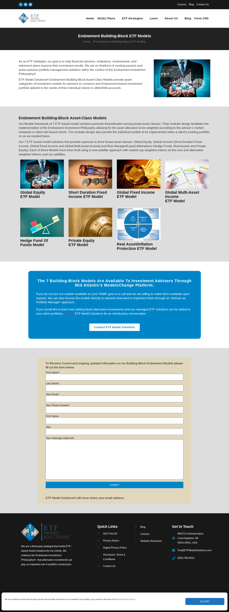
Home (90, 18)
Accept (205, 601)
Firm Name (52, 416)
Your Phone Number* (58, 405)
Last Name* (52, 383)
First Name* (53, 372)
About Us (171, 18)
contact (69, 313)
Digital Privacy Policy (126, 599)
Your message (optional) (60, 438)
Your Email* (52, 394)
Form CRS (201, 18)
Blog (188, 18)
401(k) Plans (106, 18)
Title (48, 427)
